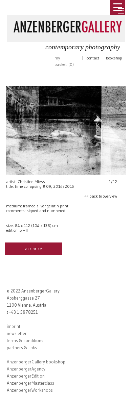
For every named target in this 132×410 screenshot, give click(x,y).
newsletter (17, 333)
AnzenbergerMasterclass (30, 383)
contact (93, 57)
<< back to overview (100, 196)
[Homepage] (68, 25)
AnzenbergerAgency (26, 368)
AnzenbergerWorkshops (30, 390)
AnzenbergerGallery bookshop (36, 361)
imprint (13, 326)
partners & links (22, 347)
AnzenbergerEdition (26, 376)
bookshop (114, 57)
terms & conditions (25, 340)
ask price (33, 248)
